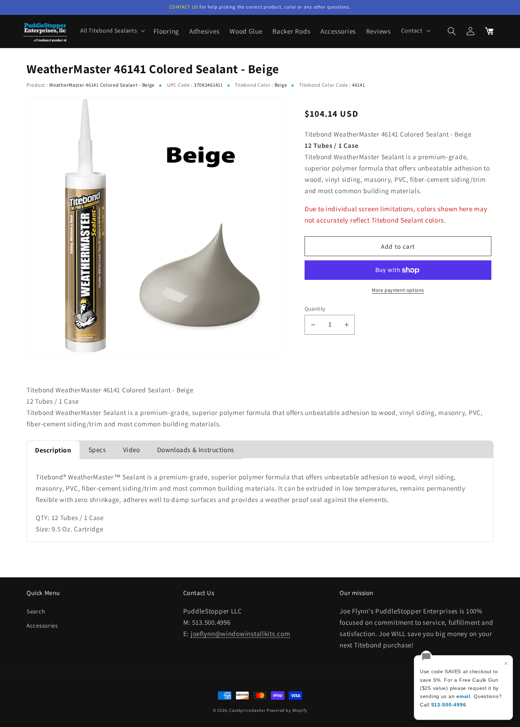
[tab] (53, 450)
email (463, 696)
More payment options (398, 290)
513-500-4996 (448, 705)
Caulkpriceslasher (247, 710)
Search (36, 611)
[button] (112, 31)
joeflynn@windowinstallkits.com (240, 633)
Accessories (42, 625)
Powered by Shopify (287, 710)
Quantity (315, 308)
